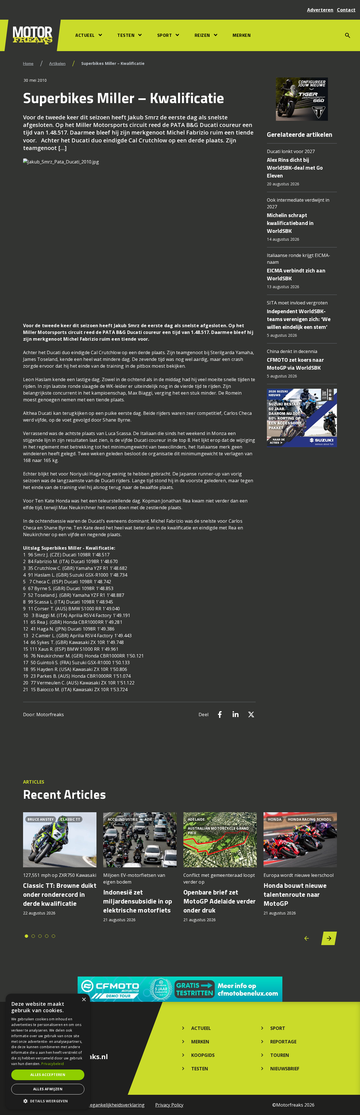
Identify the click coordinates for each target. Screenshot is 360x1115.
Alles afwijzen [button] (48, 1089)
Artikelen (57, 63)
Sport (164, 35)
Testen (125, 35)
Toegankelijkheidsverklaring (114, 1105)
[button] (47, 1101)
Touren (279, 1055)
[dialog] (48, 1051)
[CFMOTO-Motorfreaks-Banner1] (180, 989)
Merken (242, 35)
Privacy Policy (169, 1105)
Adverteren (320, 10)
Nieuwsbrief (284, 1069)
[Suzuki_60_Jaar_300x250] (302, 418)
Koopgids (203, 1055)
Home (28, 63)
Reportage (283, 1042)
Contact (346, 10)
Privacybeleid (52, 1063)
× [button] (84, 1000)
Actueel (85, 35)
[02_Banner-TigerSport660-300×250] (302, 99)
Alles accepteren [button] (47, 1074)
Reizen (202, 35)
